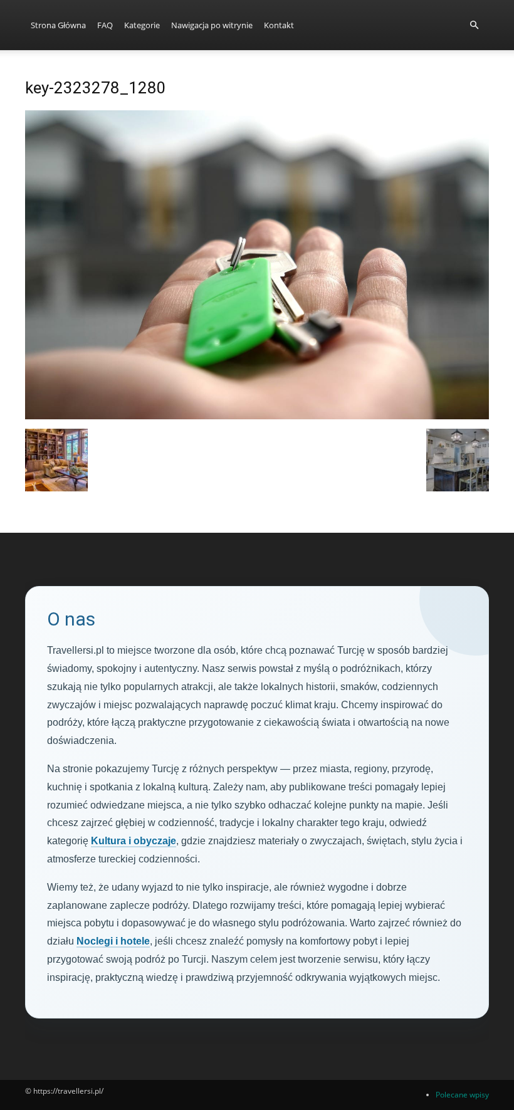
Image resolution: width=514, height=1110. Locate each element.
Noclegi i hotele (113, 941)
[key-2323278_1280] (257, 416)
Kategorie (142, 25)
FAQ (105, 25)
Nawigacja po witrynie (212, 25)
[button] (474, 25)
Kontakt (279, 25)
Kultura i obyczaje (133, 840)
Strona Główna (58, 25)
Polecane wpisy (462, 1094)
